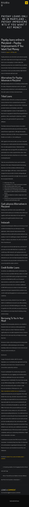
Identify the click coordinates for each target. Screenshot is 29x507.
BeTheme (17, 501)
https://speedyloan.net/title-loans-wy (10, 391)
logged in (9, 492)
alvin (15, 52)
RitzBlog (5, 3)
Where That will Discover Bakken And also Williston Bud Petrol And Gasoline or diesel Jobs (14, 477)
